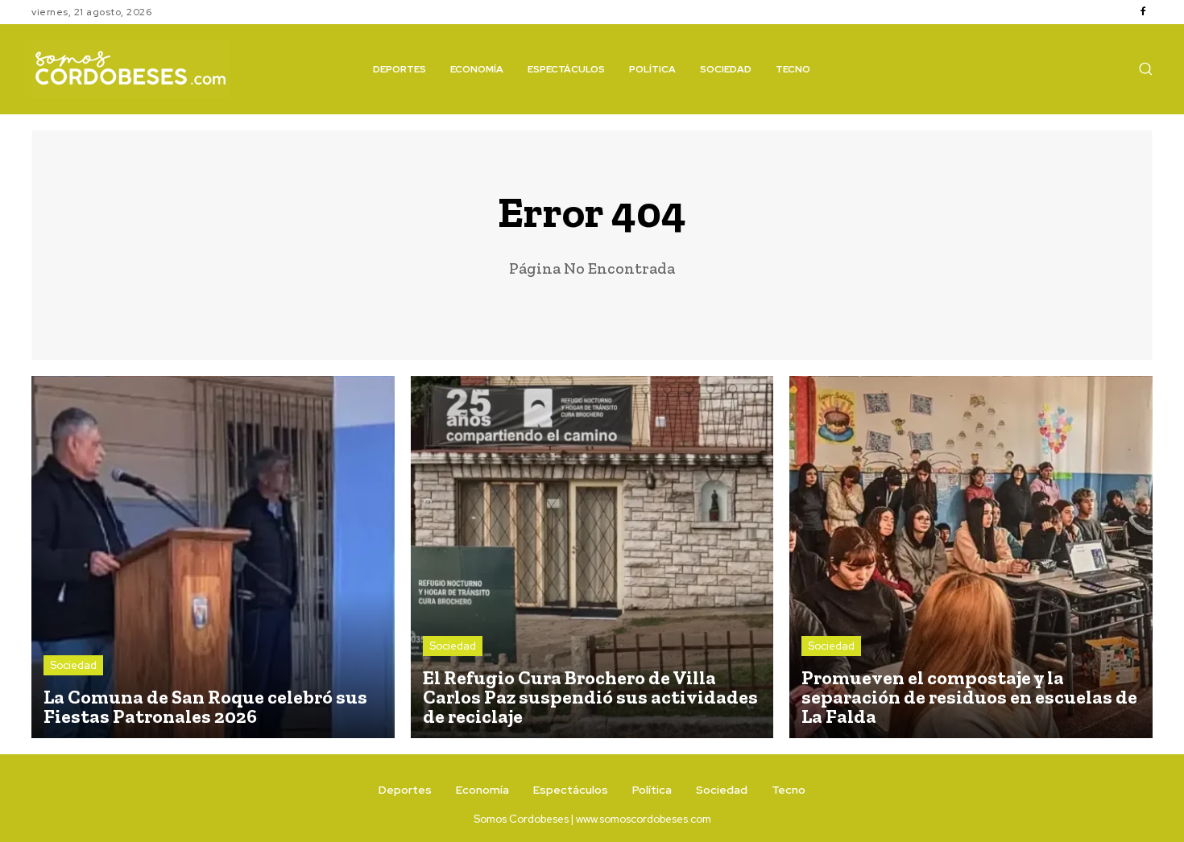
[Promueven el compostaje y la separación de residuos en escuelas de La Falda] (971, 557)
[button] (1145, 68)
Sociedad (73, 665)
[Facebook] (1143, 12)
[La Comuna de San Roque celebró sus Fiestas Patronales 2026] (213, 557)
